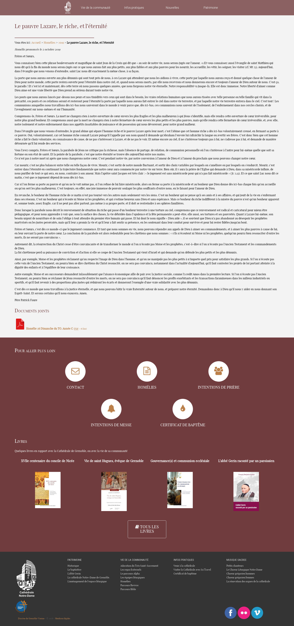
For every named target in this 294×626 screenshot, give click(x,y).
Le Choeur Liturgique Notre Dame (244, 569)
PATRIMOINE (75, 560)
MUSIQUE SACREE (236, 560)
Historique (73, 566)
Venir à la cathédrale (184, 566)
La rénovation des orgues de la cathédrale (248, 581)
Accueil (36, 42)
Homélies (49, 42)
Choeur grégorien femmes (240, 577)
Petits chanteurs (234, 566)
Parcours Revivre (129, 585)
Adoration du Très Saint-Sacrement (139, 566)
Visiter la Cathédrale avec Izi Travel (192, 569)
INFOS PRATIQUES (184, 560)
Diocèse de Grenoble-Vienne (31, 618)
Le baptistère (74, 569)
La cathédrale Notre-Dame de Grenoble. (89, 577)
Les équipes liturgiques (132, 577)
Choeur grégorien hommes (240, 573)
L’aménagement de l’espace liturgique (87, 581)
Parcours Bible (128, 589)
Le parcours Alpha (130, 573)
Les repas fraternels (130, 569)
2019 (61, 42)
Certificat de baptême (185, 573)
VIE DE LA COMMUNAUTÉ (134, 560)
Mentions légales (62, 618)
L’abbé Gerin (74, 573)
